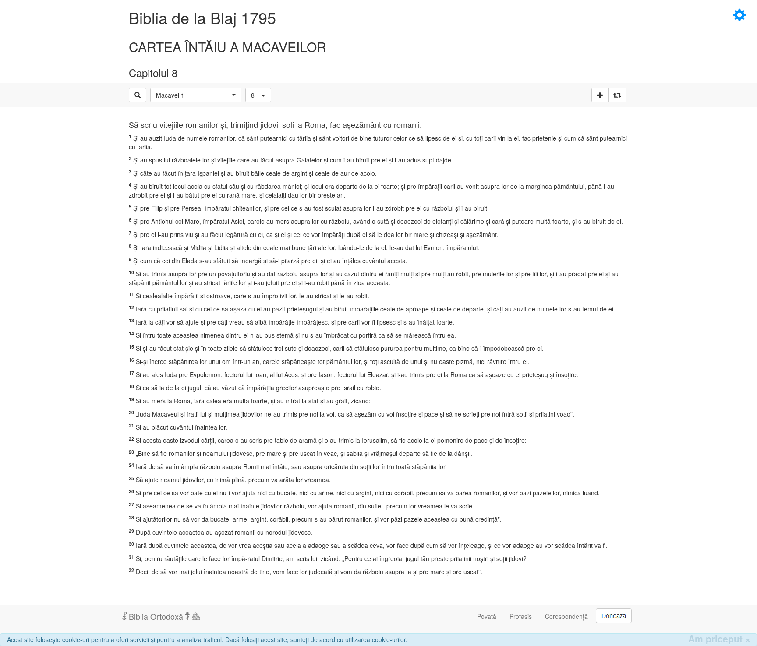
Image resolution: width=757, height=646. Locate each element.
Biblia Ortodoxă (156, 616)
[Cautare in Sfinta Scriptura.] (137, 95)
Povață (486, 616)
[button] (195, 95)
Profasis (520, 616)
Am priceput (719, 638)
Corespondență (566, 616)
